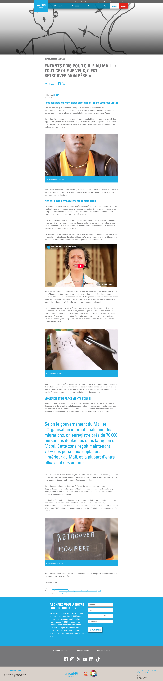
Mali (99, 591)
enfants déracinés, (81, 591)
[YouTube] (84, 657)
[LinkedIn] (90, 657)
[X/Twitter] (77, 657)
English (124, 2)
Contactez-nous (85, 2)
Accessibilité (152, 671)
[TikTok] (96, 657)
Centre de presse (97, 2)
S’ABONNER (95, 629)
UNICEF (56, 95)
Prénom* (92, 605)
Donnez (123, 6)
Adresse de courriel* (97, 616)
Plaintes (144, 671)
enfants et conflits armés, (67, 591)
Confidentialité (141, 673)
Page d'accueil (51, 58)
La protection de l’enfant (60, 589)
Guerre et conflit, (92, 591)
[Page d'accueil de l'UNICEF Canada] (72, 677)
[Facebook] (59, 84)
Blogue (77, 2)
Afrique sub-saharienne (67, 593)
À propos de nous (60, 650)
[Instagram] (71, 657)
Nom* (91, 610)
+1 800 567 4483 (14, 670)
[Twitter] (63, 84)
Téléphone (93, 621)
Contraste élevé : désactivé (112, 2)
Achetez (114, 6)
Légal (138, 671)
